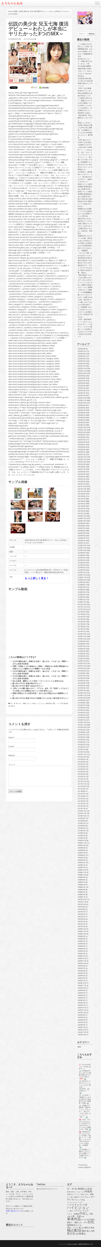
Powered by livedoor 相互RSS (84, 1166)
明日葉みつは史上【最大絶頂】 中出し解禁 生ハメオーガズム (85, 116)
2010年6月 (81, 826)
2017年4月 (81, 624)
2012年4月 (81, 771)
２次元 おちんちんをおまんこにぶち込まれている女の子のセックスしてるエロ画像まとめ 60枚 (85, 1124)
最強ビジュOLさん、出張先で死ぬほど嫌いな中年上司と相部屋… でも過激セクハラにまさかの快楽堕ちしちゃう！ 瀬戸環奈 (85, 130)
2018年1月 (81, 602)
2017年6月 (81, 619)
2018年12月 (82, 575)
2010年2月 (81, 835)
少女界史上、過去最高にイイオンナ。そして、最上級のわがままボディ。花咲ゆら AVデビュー (85, 177)
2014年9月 (81, 700)
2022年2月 (81, 481)
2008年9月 (81, 877)
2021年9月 (81, 494)
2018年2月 (81, 599)
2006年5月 (81, 946)
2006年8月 (81, 939)
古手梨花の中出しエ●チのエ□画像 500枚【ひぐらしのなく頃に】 (85, 1074)
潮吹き (87, 1227)
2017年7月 (81, 617)
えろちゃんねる (12, 3)
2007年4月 (81, 919)
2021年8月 (81, 496)
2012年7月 (81, 764)
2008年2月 (81, 894)
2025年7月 (81, 381)
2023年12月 (82, 427)
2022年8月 (81, 467)
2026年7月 (81, 351)
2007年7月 (81, 912)
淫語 (82, 1228)
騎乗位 (82, 1233)
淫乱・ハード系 (31, 572)
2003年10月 (82, 1012)
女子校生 (91, 1219)
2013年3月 (81, 744)
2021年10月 (82, 491)
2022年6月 (81, 472)
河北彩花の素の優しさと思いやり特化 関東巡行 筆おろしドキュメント (85, 82)
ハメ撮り (70, 1211)
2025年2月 (81, 393)
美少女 (60, 572)
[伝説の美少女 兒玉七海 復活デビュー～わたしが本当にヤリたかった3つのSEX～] (39, 62)
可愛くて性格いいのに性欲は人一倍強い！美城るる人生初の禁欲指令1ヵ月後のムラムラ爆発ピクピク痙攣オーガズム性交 (40, 667)
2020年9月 (81, 523)
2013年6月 (81, 737)
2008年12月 (82, 870)
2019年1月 (81, 572)
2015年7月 (81, 676)
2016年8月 (81, 644)
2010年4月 (81, 830)
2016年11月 (82, 636)
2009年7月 (81, 853)
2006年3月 (81, 951)
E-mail (10, 746)
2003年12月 (82, 1007)
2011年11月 (82, 784)
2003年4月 (81, 1025)
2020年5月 (81, 533)
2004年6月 (81, 995)
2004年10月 (82, 988)
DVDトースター (76, 1192)
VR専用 (88, 1191)
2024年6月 (81, 413)
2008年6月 (81, 885)
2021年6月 (81, 501)
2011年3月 (81, 803)
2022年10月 (82, 462)
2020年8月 (81, 526)
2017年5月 (81, 621)
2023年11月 (82, 430)
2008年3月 (81, 892)
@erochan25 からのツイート (47, 1189)
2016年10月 (82, 639)
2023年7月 (81, 440)
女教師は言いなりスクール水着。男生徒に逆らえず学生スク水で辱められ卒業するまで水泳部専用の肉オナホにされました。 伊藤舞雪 (85, 243)
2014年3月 (81, 715)
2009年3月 (81, 862)
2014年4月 (81, 712)
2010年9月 (81, 818)
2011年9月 (81, 789)
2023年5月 (81, 444)
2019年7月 (81, 558)
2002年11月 (82, 1032)
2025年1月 (81, 395)
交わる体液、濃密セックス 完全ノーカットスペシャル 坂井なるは (37, 681)
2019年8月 (81, 555)
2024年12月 (82, 398)
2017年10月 (82, 609)
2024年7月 (81, 410)
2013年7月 (81, 735)
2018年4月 (81, 594)
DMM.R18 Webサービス (85, 1244)
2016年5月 (81, 651)
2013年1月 (81, 749)
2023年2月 (81, 452)
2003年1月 (81, 1027)
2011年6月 (81, 796)
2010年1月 (81, 838)
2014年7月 (81, 705)
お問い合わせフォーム (14, 1211)
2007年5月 (81, 916)
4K (38, 570)
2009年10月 (82, 845)
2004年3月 (81, 1003)
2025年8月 (81, 378)
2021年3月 (81, 508)
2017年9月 (81, 612)
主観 (91, 1214)
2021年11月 (82, 489)
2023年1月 (81, 454)
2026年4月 (81, 358)
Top (95, 1241)
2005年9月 (81, 966)
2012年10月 (82, 757)
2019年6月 (81, 560)
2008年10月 (82, 875)
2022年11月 (82, 459)
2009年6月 (81, 855)
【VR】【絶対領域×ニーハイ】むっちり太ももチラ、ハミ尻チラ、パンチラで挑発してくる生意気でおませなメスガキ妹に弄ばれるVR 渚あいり (85, 328)
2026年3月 (81, 361)
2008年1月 (81, 897)
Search (91, 33)
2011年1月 (81, 808)
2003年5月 (81, 1022)
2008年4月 (81, 889)
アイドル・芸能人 (79, 1194)
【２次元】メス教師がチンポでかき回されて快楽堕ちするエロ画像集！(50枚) (85, 1099)
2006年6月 (81, 944)
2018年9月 (81, 582)
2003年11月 (82, 1010)
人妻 (68, 1216)
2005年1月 (81, 980)
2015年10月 (82, 668)
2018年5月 (81, 592)
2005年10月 (82, 963)
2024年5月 (81, 415)
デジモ (70, 1199)
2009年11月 (82, 843)
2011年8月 (81, 791)
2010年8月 (81, 821)
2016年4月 (81, 653)
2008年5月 (81, 887)
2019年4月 (81, 565)
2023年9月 (81, 435)
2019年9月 (81, 553)
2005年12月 (82, 958)
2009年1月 (81, 867)
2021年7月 (81, 499)
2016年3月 (81, 656)
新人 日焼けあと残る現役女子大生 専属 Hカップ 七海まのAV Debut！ (85, 202)
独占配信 (44, 570)
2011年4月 (81, 801)
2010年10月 (82, 816)
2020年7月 (81, 528)
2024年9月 (81, 405)
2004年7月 (81, 993)
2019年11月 (82, 548)
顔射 (77, 1234)
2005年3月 (81, 975)
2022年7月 (81, 469)
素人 (89, 1231)
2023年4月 (81, 447)
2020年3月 (81, 538)
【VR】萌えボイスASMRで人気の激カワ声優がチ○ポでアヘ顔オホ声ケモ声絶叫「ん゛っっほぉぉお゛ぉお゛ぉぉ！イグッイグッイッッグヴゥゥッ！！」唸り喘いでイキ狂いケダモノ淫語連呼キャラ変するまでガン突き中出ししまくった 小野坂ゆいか (85, 154)
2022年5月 (81, 474)
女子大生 (84, 1220)
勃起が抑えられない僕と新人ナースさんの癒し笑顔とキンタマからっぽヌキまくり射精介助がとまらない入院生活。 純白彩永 (85, 225)
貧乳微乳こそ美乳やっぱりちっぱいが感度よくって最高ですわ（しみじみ (85, 1153)
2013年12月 (82, 722)
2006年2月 (81, 953)
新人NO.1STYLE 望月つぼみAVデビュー (28, 686)
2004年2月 (81, 1005)
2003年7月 (81, 1017)
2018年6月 (81, 590)
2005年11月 (82, 961)
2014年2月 (81, 717)
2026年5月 (81, 356)
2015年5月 (81, 680)
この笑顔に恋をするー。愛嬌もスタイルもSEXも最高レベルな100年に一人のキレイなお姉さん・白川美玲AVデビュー (85, 104)
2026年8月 (81, 349)
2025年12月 (82, 368)
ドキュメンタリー (72, 1202)
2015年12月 (82, 663)
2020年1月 (81, 543)
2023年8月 (81, 437)
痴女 (84, 1231)
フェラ (85, 1210)
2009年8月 (81, 850)
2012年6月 (81, 767)
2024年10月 (82, 403)
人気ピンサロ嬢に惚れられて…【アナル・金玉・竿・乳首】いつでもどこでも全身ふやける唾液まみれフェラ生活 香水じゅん (40, 689)
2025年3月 (81, 390)
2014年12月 (82, 693)
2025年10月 (82, 373)
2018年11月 (82, 577)
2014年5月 (81, 710)
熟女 (92, 1227)
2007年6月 (81, 914)
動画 (15, 11)
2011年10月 (82, 786)
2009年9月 (81, 848)
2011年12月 (82, 781)
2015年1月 (81, 690)
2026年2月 (81, 363)
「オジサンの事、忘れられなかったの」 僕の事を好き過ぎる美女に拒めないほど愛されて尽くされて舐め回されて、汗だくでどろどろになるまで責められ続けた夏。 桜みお (85, 263)
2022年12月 (82, 457)
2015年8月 (81, 673)
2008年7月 (81, 882)
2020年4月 (81, 535)
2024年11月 (82, 400)
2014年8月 (81, 703)
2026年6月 (81, 354)
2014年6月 (81, 708)
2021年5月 (81, 503)
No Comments (29, 39)
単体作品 (52, 572)
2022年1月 (81, 484)
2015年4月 (81, 683)
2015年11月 (82, 666)
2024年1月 (81, 425)
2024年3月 (81, 420)
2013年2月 (81, 747)
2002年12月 (82, 1030)
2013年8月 (81, 732)
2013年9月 (81, 730)
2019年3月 (81, 567)
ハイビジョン (30, 570)
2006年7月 (81, 941)
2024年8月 (81, 408)
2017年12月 (82, 604)
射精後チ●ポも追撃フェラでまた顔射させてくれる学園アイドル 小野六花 (85, 212)
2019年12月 (82, 545)
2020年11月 (82, 518)
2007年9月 (81, 907)
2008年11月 (82, 872)
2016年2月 (81, 658)
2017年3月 (81, 626)
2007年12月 (82, 899)
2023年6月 (81, 442)
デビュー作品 (62, 570)
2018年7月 (81, 587)
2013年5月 (81, 739)
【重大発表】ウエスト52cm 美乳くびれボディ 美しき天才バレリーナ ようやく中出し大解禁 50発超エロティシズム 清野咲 (85, 281)
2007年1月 (81, 926)
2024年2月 (81, 422)
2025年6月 (81, 383)
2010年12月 (82, 811)
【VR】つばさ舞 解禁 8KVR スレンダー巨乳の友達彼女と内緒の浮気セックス (85, 92)
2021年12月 (82, 486)
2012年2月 (81, 776)
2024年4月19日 (15, 39)
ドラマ (80, 1202)
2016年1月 (81, 661)
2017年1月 (81, 631)
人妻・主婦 (75, 1216)
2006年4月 (81, 948)
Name (10, 737)
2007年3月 (81, 921)
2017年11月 (82, 607)
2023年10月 (82, 432)
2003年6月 (81, 1020)
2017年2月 (81, 629)
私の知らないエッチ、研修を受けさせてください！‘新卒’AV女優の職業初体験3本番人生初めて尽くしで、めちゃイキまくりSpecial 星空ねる (85, 67)
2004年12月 (82, 983)
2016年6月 (81, 649)
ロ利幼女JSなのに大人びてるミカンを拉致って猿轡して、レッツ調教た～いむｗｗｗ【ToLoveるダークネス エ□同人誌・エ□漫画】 (85, 1138)
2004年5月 (81, 998)
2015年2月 (81, 688)
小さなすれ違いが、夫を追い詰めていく (85, 1066)
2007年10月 (82, 904)
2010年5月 (81, 828)
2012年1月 (81, 779)
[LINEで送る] (44, 88)
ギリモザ (81, 1197)
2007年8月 (81, 909)
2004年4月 (81, 1000)
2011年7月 (81, 794)
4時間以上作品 (84, 1189)
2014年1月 (81, 720)
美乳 (93, 1231)
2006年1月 (81, 956)
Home (10, 11)
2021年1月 (81, 513)
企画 (82, 1216)
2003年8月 (81, 1015)
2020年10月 (82, 521)
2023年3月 (81, 449)
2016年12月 (82, 634)
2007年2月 (81, 924)
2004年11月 (82, 985)
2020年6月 (81, 531)
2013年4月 (81, 742)
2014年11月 (82, 695)
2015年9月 (81, 671)
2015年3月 (81, 685)
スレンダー (89, 1197)
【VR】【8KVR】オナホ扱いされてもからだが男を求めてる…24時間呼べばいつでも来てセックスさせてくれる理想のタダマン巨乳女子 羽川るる (85, 308)
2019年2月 (81, 570)
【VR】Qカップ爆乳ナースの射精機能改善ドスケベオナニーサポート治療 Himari (85, 293)
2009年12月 (82, 840)
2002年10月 (82, 1034)
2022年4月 (81, 476)
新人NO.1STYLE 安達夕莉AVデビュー (27, 683)
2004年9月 (81, 990)
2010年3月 (81, 833)
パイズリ (77, 1210)
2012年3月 (81, 774)
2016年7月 (81, 646)
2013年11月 (82, 725)
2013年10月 (82, 727)
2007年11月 (82, 902)
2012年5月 (81, 769)
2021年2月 (81, 511)
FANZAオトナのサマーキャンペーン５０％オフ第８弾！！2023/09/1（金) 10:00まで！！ (85, 1086)
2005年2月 (81, 978)
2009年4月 (81, 860)
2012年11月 (82, 754)
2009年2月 (81, 865)
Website (11, 755)
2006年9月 (81, 936)
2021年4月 (81, 506)
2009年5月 (81, 857)
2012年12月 (82, 752)
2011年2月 (81, 806)
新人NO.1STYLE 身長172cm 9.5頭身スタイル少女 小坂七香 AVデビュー (40, 698)
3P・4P (52, 570)
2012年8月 (81, 762)
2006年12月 (82, 929)
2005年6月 (81, 971)
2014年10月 (82, 698)
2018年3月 (81, 597)
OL (83, 1192)
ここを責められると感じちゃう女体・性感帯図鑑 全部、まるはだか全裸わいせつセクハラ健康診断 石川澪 (85, 50)
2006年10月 (82, 934)
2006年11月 (82, 931)
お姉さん (70, 1194)
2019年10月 (82, 550)
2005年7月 (81, 968)
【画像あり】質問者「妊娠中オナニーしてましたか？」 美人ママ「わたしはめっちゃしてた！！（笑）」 (85, 1111)
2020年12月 (82, 516)
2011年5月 (81, 798)
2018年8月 (81, 585)
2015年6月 (81, 678)
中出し (84, 1213)
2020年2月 (81, 540)
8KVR (69, 1192)
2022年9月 (81, 464)
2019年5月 (81, 562)
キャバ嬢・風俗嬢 (72, 1197)
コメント (11, 764)
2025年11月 (82, 371)
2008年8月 (81, 880)
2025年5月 (81, 385)
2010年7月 (81, 823)
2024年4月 (81, 417)
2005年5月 (81, 973)
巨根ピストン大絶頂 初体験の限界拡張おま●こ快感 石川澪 (85, 186)
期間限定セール (74, 1225)
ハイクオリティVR (77, 1204)
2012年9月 (81, 759)
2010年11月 (82, 813)
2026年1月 (81, 366)
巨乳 (91, 1222)
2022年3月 (81, 479)
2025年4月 (81, 388)
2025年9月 (81, 376)
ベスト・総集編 (73, 1214)
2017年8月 (81, 614)
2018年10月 (82, 580)
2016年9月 (81, 641)
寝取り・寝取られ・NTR (77, 1222)
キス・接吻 (43, 572)
